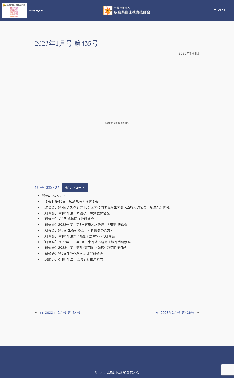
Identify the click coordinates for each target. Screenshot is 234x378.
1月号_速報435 (47, 187)
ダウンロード (75, 187)
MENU (222, 10)
